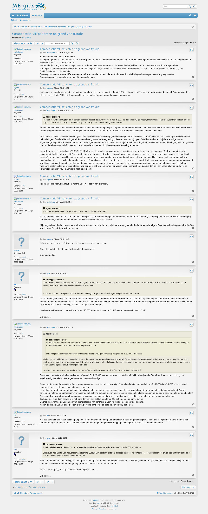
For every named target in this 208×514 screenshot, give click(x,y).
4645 (24, 257)
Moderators (26, 38)
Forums (38, 15)
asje (15, 285)
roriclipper (18, 52)
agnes (16, 88)
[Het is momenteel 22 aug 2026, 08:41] (193, 27)
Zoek (15, 20)
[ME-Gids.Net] (28, 6)
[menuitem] (190, 15)
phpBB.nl (114, 506)
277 (23, 422)
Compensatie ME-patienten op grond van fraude (47, 34)
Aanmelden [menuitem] (196, 16)
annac (16, 250)
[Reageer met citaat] (191, 50)
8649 (24, 294)
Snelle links (13, 16)
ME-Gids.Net (22, 15)
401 (23, 94)
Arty (98, 503)
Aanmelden (26, 20)
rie (15, 415)
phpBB (95, 500)
